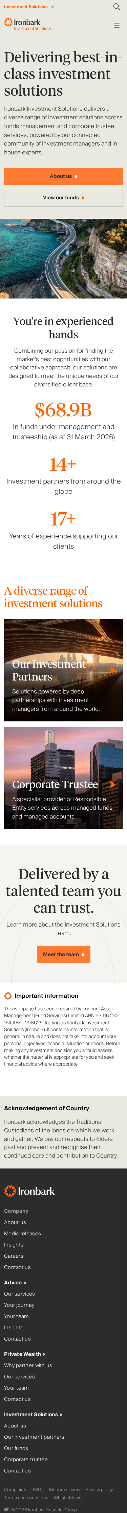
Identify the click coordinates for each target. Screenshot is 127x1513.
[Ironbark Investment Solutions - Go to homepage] (27, 25)
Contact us (17, 1267)
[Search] (117, 7)
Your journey (19, 1305)
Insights (13, 1245)
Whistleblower (68, 1498)
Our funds (16, 1448)
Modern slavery (64, 1490)
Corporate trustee (26, 1459)
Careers (13, 1256)
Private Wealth (22, 1354)
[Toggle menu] (117, 25)
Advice (13, 1282)
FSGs (38, 1490)
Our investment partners (34, 1437)
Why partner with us (28, 1365)
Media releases (22, 1233)
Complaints (15, 1490)
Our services (19, 1294)
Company (16, 1211)
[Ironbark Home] (38, 1192)
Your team (16, 1316)
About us (15, 1222)
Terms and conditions (26, 1498)
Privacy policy (99, 1490)
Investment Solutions (31, 1414)
